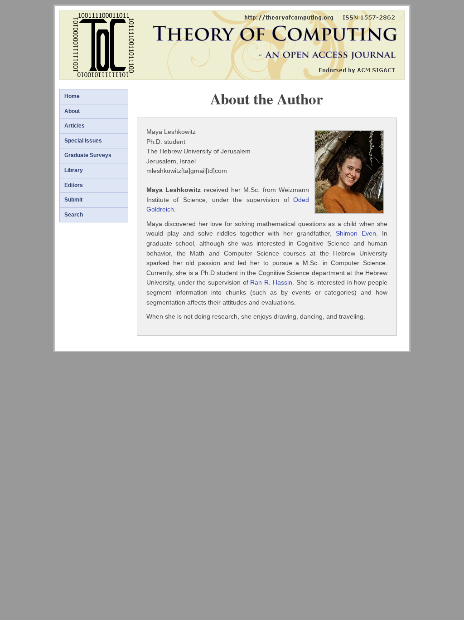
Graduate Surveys (87, 155)
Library (73, 170)
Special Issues (83, 140)
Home (72, 96)
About (72, 111)
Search (73, 214)
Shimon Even (356, 233)
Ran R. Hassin (271, 282)
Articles (74, 125)
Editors (73, 185)
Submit (73, 199)
